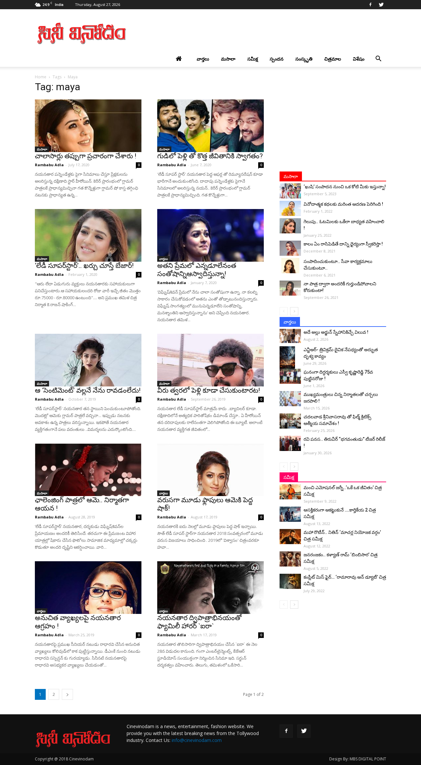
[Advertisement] (266, 33)
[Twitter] (381, 4)
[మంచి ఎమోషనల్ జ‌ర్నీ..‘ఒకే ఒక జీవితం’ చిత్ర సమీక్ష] (290, 491)
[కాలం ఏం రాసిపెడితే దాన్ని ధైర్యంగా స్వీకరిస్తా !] (290, 248)
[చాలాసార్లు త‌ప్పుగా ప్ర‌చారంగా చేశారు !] (88, 125)
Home (40, 77)
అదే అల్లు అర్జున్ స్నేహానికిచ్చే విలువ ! (336, 332)
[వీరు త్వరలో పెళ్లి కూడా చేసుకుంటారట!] (210, 360)
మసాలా (228, 59)
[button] (378, 59)
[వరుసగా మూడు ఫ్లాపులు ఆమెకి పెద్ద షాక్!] (210, 469)
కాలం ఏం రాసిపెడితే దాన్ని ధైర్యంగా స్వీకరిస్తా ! (343, 244)
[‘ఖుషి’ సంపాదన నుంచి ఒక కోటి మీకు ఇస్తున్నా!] (290, 190)
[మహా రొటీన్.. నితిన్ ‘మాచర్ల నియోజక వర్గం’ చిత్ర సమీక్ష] (290, 536)
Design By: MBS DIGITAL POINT (357, 759)
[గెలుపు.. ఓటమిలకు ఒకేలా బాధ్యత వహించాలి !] (290, 225)
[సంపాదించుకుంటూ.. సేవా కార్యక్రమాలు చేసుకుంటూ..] (290, 265)
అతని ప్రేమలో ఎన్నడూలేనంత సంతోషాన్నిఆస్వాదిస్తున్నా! (196, 270)
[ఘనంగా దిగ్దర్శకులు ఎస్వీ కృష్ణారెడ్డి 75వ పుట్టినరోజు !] (290, 376)
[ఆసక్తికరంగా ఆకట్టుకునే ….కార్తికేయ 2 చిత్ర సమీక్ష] (290, 514)
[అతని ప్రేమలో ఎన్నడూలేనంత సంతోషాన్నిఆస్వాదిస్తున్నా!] (210, 235)
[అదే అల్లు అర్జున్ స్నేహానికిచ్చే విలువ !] (290, 336)
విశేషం (358, 59)
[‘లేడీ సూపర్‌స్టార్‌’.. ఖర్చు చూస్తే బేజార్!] (88, 235)
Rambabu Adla (49, 164)
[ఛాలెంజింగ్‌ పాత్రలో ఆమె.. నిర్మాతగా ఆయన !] (88, 469)
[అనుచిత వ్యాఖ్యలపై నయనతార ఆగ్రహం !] (88, 587)
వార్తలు (203, 59)
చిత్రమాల (332, 59)
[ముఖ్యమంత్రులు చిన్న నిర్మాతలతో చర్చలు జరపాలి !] (290, 398)
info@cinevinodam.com (197, 740)
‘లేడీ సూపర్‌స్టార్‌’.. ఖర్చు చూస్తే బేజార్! (84, 266)
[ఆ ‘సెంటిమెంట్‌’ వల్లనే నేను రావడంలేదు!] (88, 360)
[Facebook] (370, 4)
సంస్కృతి (303, 59)
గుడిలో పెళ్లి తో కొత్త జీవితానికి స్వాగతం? (210, 156)
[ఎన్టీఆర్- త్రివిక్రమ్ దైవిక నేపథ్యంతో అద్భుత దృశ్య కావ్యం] (290, 357)
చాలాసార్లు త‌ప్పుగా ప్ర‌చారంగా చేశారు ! (85, 156)
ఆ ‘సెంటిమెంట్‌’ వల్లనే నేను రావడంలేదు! (87, 390)
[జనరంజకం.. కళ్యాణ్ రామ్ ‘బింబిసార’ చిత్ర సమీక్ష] (290, 559)
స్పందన (277, 59)
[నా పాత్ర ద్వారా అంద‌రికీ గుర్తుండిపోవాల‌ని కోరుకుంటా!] (290, 288)
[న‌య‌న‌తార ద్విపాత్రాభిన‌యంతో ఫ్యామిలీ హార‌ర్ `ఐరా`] (210, 587)
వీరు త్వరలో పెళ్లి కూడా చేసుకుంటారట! (208, 390)
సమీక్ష (252, 59)
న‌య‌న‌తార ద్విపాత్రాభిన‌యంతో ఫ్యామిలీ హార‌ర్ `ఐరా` (199, 622)
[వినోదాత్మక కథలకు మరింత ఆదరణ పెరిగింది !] (290, 208)
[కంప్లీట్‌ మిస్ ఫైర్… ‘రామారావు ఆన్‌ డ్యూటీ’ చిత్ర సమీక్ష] (290, 581)
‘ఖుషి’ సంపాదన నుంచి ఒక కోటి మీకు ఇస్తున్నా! (345, 186)
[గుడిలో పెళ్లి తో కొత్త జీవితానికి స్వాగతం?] (210, 125)
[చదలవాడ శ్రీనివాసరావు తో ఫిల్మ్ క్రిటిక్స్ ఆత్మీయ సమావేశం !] (290, 421)
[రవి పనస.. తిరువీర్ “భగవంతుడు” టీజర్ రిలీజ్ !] (290, 443)
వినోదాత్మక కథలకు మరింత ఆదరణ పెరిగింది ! (343, 204)
